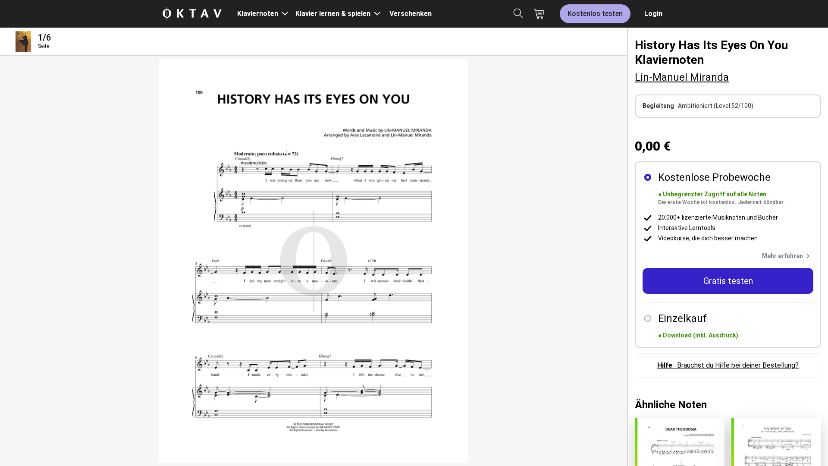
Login (653, 13)
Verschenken (410, 13)
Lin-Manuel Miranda (682, 77)
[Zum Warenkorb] (539, 13)
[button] (787, 256)
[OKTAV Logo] (192, 14)
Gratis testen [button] (728, 281)
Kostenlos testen (595, 13)
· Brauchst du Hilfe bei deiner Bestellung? (728, 365)
